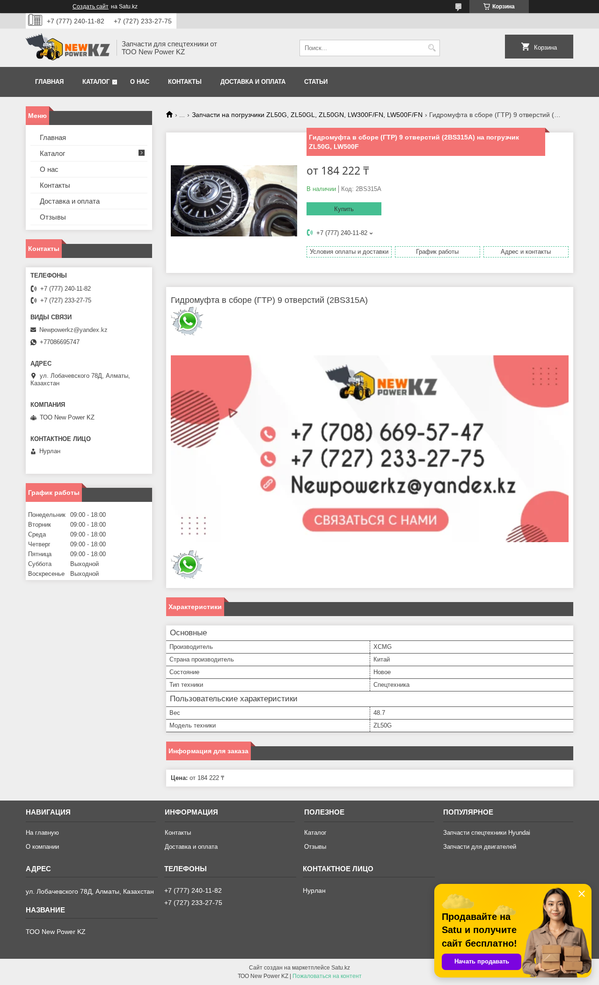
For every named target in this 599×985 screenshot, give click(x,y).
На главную (42, 832)
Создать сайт (91, 6)
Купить (344, 209)
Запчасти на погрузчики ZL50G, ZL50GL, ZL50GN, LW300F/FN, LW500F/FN (307, 114)
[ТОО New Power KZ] (68, 47)
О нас (139, 81)
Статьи (316, 81)
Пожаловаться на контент (327, 976)
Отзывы (53, 217)
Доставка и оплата (252, 81)
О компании (42, 846)
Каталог (96, 81)
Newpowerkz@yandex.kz (73, 329)
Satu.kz (340, 967)
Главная (49, 81)
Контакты (185, 81)
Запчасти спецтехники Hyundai (486, 832)
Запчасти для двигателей (479, 846)
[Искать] (432, 48)
